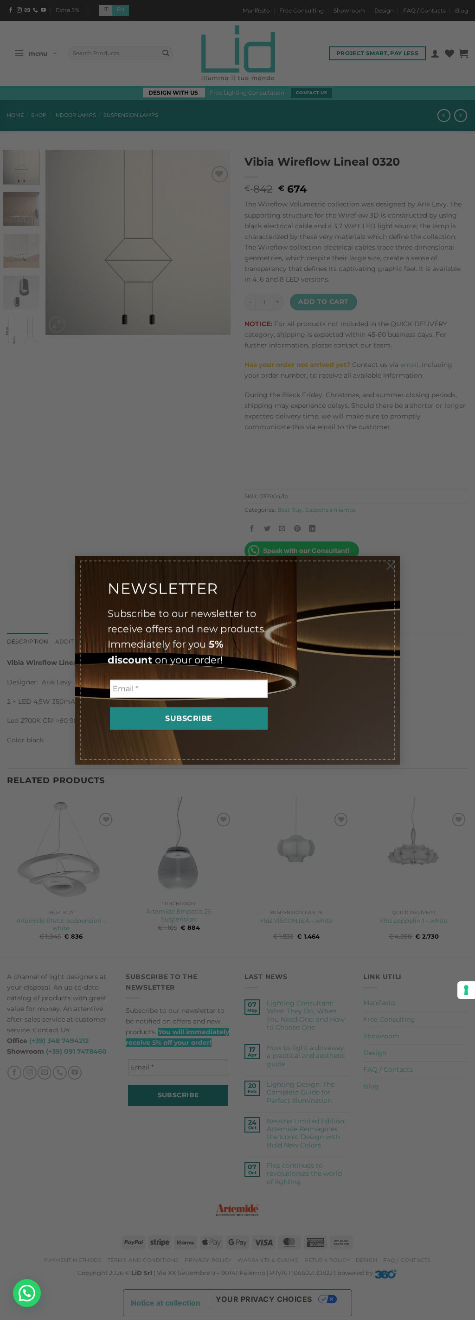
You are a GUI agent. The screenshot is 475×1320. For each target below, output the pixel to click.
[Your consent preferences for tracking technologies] (466, 990)
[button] (27, 1293)
